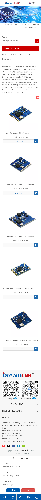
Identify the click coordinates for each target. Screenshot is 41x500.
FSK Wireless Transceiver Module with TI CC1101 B (19, 288)
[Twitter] (8, 445)
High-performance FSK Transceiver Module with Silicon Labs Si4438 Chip (20, 340)
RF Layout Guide (26, 399)
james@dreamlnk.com (17, 441)
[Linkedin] (18, 445)
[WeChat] (23, 445)
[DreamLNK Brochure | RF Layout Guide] (20, 388)
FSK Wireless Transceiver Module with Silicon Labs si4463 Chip (18, 237)
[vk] (3, 445)
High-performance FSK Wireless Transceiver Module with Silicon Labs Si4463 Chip (18, 133)
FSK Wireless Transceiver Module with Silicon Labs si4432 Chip (18, 185)
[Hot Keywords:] (37, 41)
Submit (13, 490)
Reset (28, 490)
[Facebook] (13, 445)
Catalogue (10, 399)
